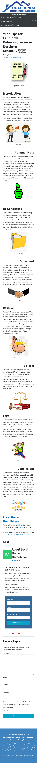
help (21, 527)
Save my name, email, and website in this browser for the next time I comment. (17, 703)
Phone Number (12, 614)
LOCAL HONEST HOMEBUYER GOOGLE (16, 535)
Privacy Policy (22, 740)
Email (5, 685)
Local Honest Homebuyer (13, 57)
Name (9, 607)
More (34, 20)
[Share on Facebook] (4, 542)
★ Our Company (6, 21)
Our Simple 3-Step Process (11, 737)
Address (10, 600)
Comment (7, 653)
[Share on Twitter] (8, 542)
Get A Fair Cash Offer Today (10, 25)
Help (28, 735)
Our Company (30, 737)
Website (6, 692)
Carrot (33, 756)
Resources (13, 740)
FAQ (23, 737)
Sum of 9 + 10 (8, 708)
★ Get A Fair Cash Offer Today (11, 17)
